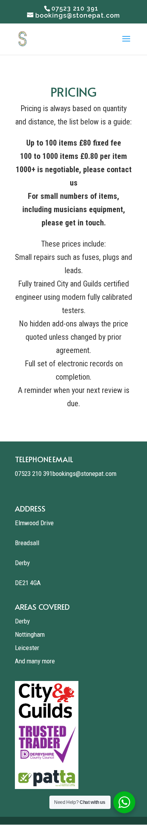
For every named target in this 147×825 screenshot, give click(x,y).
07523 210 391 (34, 473)
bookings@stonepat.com (84, 473)
